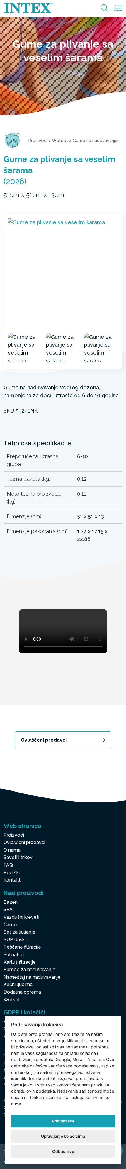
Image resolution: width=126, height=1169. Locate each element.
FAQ (8, 865)
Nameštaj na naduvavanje (32, 977)
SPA (8, 909)
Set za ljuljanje (19, 932)
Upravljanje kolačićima (63, 1136)
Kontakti (12, 880)
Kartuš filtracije (20, 962)
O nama (12, 850)
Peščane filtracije (22, 947)
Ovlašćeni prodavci (44, 740)
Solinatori (14, 954)
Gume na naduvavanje (95, 140)
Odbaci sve (63, 1151)
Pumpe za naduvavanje (29, 969)
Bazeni (11, 902)
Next (108, 350)
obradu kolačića (80, 1053)
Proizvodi (37, 140)
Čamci (10, 924)
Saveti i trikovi (18, 857)
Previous (17, 350)
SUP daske (16, 939)
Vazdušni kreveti (21, 917)
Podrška (12, 872)
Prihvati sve (63, 1121)
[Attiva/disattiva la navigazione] (118, 8)
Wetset (60, 140)
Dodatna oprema (22, 992)
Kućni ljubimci (18, 984)
